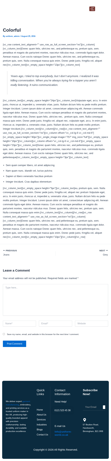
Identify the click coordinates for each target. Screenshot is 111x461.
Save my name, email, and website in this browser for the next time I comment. (43, 334)
